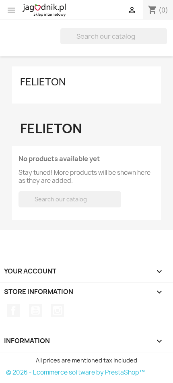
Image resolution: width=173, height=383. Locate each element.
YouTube (35, 310)
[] (163, 41)
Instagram (57, 310)
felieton (43, 82)
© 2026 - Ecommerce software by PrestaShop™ (75, 372)
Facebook (13, 310)
